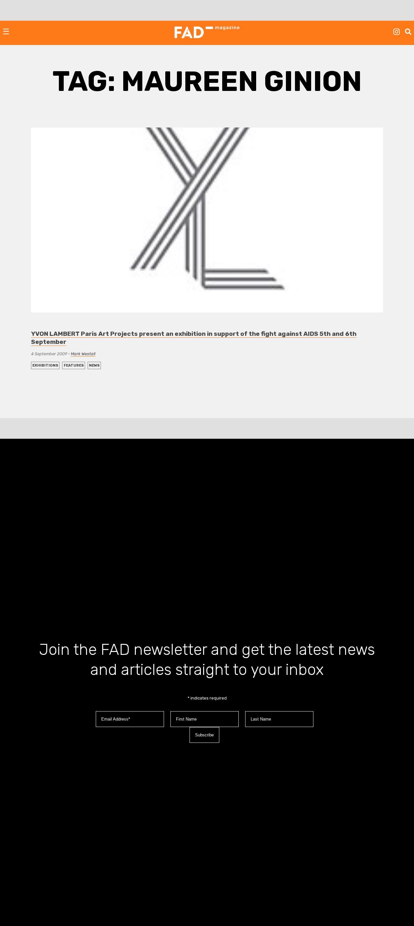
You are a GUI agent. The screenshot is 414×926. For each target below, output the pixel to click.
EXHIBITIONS (45, 365)
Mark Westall (83, 353)
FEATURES (74, 365)
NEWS (94, 365)
